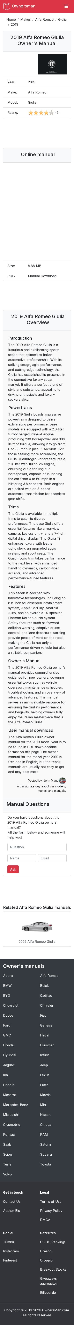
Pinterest (10, 1260)
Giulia (62, 19)
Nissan (45, 1115)
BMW (7, 986)
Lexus (44, 1075)
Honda (8, 1045)
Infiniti (44, 1055)
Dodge (8, 1015)
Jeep (44, 1065)
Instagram (11, 1251)
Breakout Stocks (53, 1269)
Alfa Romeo (44, 19)
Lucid (44, 1085)
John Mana (51, 780)
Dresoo (46, 1251)
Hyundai (9, 1055)
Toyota (45, 1164)
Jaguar (8, 1065)
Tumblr (8, 1242)
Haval (44, 1035)
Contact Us (12, 1201)
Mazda (45, 1095)
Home (11, 19)
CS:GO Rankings (53, 1242)
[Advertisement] (39, 133)
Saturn (45, 1144)
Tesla (7, 1164)
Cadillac (46, 995)
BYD (6, 995)
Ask (13, 869)
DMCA (45, 1220)
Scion (7, 1154)
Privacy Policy (51, 1211)
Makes (25, 19)
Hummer (47, 1045)
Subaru (46, 1154)
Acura (8, 976)
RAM (44, 1134)
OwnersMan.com (55, 1310)
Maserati (9, 1095)
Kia (5, 1075)
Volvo (7, 1174)
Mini (43, 1105)
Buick (44, 986)
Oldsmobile (11, 1125)
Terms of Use (50, 1201)
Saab (7, 1144)
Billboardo (48, 1292)
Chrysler (46, 1005)
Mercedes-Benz (15, 1105)
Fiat (43, 1015)
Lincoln (8, 1085)
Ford (6, 1025)
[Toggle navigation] (66, 6)
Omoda (45, 1125)
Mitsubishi (10, 1115)
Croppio (46, 1260)
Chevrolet (10, 1005)
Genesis (46, 1025)
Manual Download (42, 276)
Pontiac (9, 1134)
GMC (7, 1035)
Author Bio (11, 1211)
